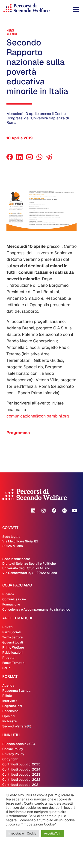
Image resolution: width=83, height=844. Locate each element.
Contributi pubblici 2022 (21, 779)
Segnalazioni (12, 706)
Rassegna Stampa (16, 690)
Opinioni (8, 716)
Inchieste (9, 721)
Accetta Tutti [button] (52, 833)
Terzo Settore (12, 637)
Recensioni (10, 711)
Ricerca (8, 594)
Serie (6, 668)
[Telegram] (64, 510)
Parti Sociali (11, 632)
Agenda (12, 34)
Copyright (10, 759)
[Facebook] (9, 159)
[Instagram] (43, 510)
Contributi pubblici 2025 (21, 764)
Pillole (7, 696)
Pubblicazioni (12, 652)
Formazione (11, 604)
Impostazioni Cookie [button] (22, 833)
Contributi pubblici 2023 (21, 774)
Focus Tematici (13, 663)
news (10, 30)
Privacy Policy (13, 754)
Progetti (8, 658)
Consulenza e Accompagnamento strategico (36, 609)
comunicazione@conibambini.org (37, 416)
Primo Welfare (13, 647)
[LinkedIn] (19, 159)
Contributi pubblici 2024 (21, 769)
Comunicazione (14, 599)
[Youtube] (74, 510)
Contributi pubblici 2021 (21, 785)
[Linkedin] (33, 510)
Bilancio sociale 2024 (19, 744)
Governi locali (12, 642)
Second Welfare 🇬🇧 (16, 726)
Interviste (9, 701)
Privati (7, 627)
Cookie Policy (12, 749)
